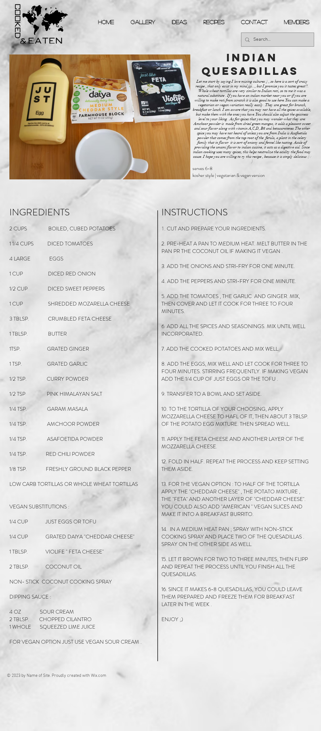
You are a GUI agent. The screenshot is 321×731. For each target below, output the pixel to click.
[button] (99, 116)
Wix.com (98, 675)
